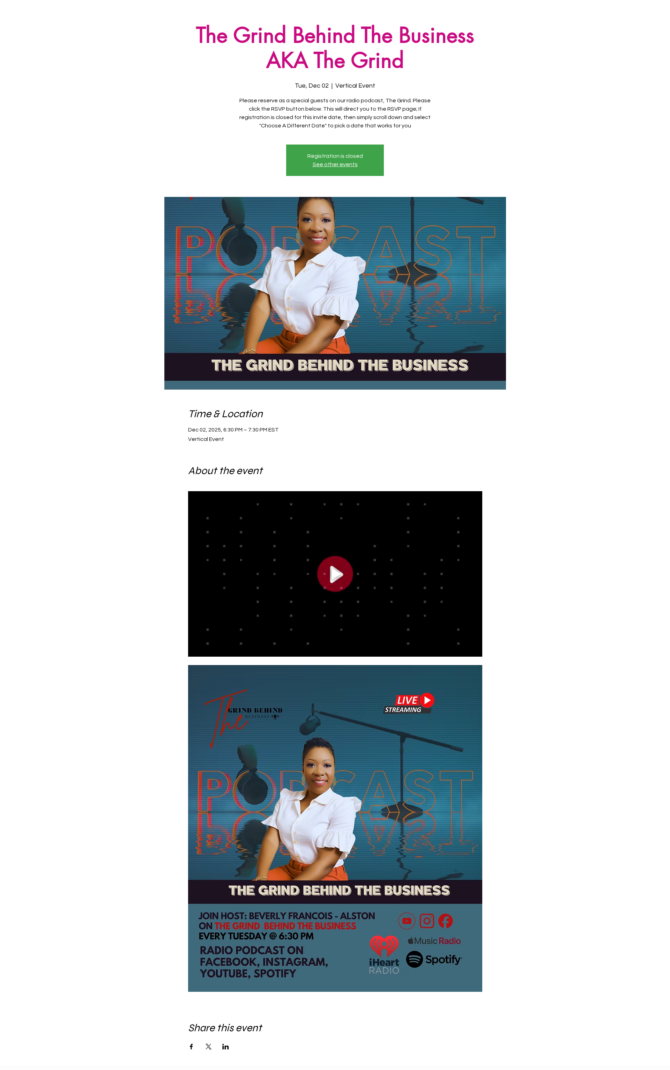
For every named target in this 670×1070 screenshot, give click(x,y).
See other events (335, 164)
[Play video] (335, 574)
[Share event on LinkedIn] (225, 1046)
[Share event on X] (208, 1046)
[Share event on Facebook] (191, 1046)
